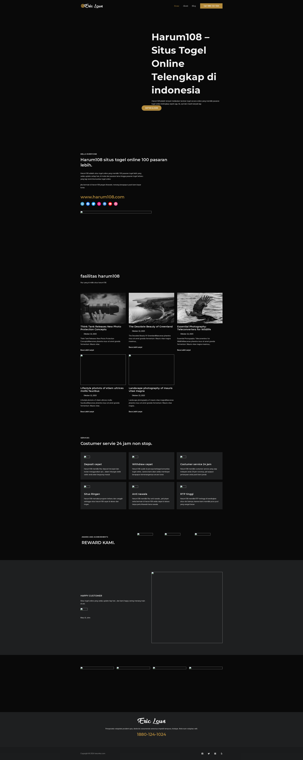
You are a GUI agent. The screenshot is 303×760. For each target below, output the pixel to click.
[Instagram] (215, 754)
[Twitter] (209, 754)
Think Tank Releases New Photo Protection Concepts (100, 328)
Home (176, 6)
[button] (211, 6)
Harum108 (156, 101)
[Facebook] (202, 754)
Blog (194, 6)
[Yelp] (222, 754)
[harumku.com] (91, 6)
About (185, 6)
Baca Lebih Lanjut (87, 350)
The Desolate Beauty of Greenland (151, 326)
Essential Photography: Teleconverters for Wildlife (194, 328)
